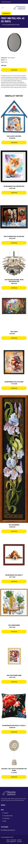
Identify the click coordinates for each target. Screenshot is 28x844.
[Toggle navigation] (2, 7)
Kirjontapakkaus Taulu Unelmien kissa (14, 186)
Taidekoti (5, 813)
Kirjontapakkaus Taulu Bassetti (14, 575)
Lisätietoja (14, 70)
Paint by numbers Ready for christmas (14, 236)
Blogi (4, 821)
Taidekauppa (6, 13)
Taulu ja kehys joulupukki (14, 136)
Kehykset (13, 57)
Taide (8, 57)
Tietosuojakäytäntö (11, 841)
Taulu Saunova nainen (14, 625)
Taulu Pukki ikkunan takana (14, 675)
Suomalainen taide (8, 815)
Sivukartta (19, 841)
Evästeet (19, 840)
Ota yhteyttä (13, 840)
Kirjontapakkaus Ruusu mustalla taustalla (14, 725)
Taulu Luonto (14, 331)
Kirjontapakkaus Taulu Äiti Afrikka (14, 382)
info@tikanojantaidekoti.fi (6, 1)
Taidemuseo (6, 818)
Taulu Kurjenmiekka (14, 525)
